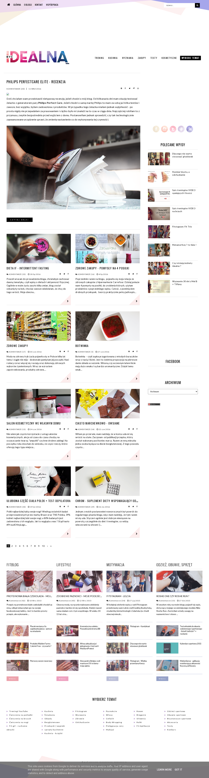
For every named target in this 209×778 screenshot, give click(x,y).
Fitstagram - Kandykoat (140, 626)
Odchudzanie (82, 722)
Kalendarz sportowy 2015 (190, 644)
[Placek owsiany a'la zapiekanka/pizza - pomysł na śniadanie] (18, 635)
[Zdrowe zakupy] (39, 339)
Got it (178, 769)
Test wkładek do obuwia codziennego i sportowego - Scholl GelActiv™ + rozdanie (191, 630)
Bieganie (141, 715)
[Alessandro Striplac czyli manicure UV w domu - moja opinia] (67, 670)
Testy (153, 57)
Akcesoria (172, 722)
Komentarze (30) (17, 507)
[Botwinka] (107, 339)
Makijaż (110, 730)
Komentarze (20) (16, 89)
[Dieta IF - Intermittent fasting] (39, 262)
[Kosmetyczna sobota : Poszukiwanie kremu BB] (67, 635)
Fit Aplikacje (143, 726)
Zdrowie (79, 718)
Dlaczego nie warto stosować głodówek (182, 155)
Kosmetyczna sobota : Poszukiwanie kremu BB (90, 627)
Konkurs (171, 730)
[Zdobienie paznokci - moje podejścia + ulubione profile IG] (79, 591)
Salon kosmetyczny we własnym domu (34, 423)
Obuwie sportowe (176, 715)
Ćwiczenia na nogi (19, 722)
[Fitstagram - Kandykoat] (117, 635)
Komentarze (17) (17, 352)
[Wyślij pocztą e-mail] (138, 88)
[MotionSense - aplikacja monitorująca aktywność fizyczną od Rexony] (167, 670)
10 (43, 545)
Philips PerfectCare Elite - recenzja (36, 81)
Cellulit (110, 718)
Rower (140, 711)
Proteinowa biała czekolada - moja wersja (34, 596)
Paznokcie (111, 711)
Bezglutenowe (52, 722)
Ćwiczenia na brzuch (20, 718)
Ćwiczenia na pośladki (21, 715)
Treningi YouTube (18, 711)
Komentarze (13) (17, 429)
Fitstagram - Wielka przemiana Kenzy (138, 662)
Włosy (109, 715)
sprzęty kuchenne (54, 730)
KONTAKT (39, 4)
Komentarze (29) (86, 507)
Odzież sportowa (176, 711)
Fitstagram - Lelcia (118, 596)
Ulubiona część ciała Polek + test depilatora (39, 500)
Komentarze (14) (86, 429)
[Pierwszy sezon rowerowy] (18, 670)
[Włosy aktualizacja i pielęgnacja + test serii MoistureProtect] (67, 653)
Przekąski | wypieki (55, 726)
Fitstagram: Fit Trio (182, 226)
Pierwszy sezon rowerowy (41, 661)
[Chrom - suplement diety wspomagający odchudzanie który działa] (107, 494)
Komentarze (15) (166, 600)
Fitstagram (81, 711)
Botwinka (82, 345)
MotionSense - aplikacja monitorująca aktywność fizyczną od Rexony (190, 663)
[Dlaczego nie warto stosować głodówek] (117, 653)
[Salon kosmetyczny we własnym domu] (39, 417)
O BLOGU (28, 4)
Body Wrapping (114, 722)
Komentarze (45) (66, 600)
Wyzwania (127, 57)
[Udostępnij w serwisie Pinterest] (121, 88)
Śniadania (50, 715)
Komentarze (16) (86, 274)
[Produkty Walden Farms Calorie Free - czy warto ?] (18, 653)
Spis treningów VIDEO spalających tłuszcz (184, 191)
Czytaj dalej (19, 220)
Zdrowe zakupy (17, 345)
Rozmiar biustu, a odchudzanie (181, 173)
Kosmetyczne (169, 57)
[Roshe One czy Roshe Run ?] (179, 591)
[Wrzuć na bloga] (134, 88)
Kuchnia (113, 57)
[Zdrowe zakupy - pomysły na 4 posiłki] (107, 262)
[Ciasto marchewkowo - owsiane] (107, 417)
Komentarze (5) (85, 352)
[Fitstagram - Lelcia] (129, 591)
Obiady (48, 718)
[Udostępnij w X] (130, 88)
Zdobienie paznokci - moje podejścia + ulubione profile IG (92, 596)
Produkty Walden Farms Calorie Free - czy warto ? (40, 645)
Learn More (164, 769)
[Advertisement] (84, 25)
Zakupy (142, 57)
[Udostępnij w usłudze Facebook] (126, 88)
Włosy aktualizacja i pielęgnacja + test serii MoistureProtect (89, 646)
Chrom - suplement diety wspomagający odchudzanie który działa (122, 500)
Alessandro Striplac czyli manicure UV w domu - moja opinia (90, 663)
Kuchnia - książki (54, 733)
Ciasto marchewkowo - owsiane (97, 423)
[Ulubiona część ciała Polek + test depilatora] (39, 494)
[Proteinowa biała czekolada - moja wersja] (30, 591)
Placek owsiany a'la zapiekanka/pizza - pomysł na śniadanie (41, 629)
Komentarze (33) (17, 274)
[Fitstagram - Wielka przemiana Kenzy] (117, 670)
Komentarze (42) (17, 600)
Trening (99, 57)
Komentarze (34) (116, 600)
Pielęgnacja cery (115, 726)
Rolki (139, 722)
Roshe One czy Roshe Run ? (172, 596)
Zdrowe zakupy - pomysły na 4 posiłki (102, 268)
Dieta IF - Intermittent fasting (28, 268)
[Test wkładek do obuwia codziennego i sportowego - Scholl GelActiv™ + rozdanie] (167, 635)
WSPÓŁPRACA (52, 4)
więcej (12, 679)
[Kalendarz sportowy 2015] (167, 653)
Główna (17, 4)
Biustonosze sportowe (179, 718)
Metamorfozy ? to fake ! (184, 244)
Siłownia (141, 718)
